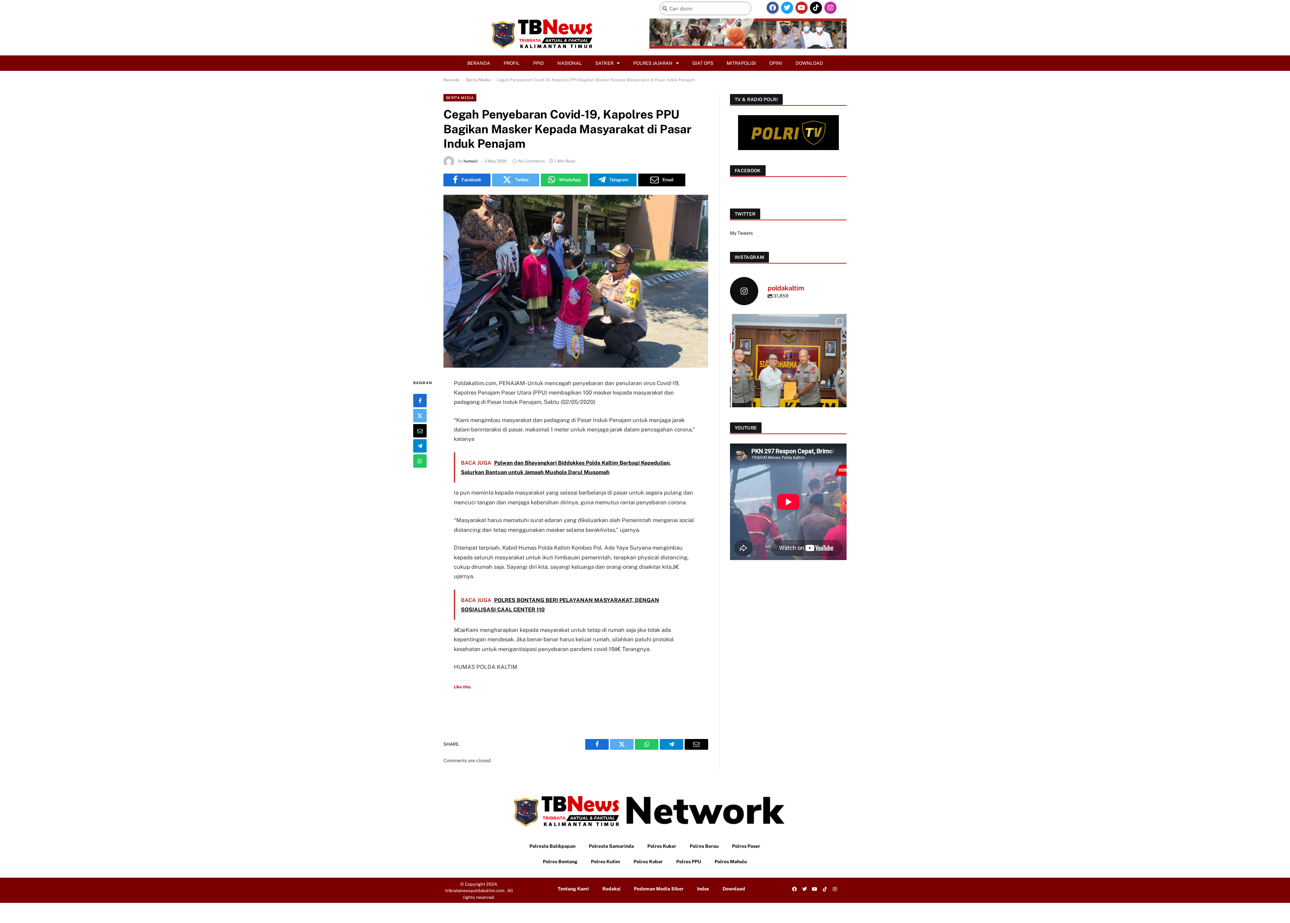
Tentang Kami (573, 888)
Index (703, 888)
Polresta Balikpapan (552, 846)
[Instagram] (830, 8)
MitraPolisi (741, 63)
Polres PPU (688, 861)
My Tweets (741, 233)
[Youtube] (802, 8)
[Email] (420, 430)
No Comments (531, 161)
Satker (604, 63)
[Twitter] (787, 8)
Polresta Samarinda (611, 846)
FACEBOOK (748, 170)
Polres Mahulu (731, 861)
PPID (538, 63)
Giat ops (702, 63)
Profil (512, 63)
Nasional (569, 63)
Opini (775, 63)
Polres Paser (746, 846)
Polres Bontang (560, 861)
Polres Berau (704, 846)
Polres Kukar (661, 846)
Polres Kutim (605, 861)
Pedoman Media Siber (659, 888)
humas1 (471, 161)
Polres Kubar (648, 861)
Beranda (478, 63)
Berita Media (478, 80)
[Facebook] (773, 8)
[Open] (788, 371)
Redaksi (611, 888)
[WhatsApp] (420, 461)
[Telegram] (420, 446)
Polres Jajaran (653, 63)
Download (809, 63)
